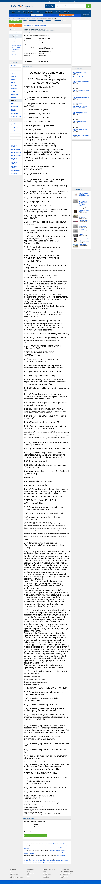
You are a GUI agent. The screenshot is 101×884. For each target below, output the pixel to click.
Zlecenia (45, 873)
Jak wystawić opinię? (64, 874)
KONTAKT (25, 882)
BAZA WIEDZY (49, 12)
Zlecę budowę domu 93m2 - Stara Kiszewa (80, 78)
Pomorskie (33, 18)
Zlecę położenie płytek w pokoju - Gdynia (80, 73)
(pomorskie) (84, 240)
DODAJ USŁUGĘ (44, 1)
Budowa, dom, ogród (25, 18)
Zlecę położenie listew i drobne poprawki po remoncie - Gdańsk (79, 87)
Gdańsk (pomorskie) (84, 195)
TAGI (49, 882)
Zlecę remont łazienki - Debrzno (79, 122)
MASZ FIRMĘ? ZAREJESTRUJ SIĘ (66, 15)
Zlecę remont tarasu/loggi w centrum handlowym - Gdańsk (81, 103)
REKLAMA (16, 882)
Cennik (61, 877)
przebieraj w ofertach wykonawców (15, 21)
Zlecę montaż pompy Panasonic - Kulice (80, 118)
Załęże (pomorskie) (83, 230)
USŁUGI (12, 12)
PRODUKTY (21, 12)
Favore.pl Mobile (46, 877)
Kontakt (28, 876)
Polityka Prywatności (14, 874)
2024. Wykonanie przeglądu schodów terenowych (53, 843)
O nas (11, 871)
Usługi (44, 871)
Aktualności (12, 873)
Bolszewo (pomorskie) (83, 245)
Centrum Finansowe (47, 874)
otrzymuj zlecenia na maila (15, 25)
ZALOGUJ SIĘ (87, 1)
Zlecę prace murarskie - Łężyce (79, 94)
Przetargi (18, 18)
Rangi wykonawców (64, 876)
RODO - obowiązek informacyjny (16, 877)
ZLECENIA (31, 12)
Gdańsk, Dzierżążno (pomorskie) (83, 204)
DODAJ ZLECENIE (26, 15)
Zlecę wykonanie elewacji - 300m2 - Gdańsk (80, 130)
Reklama (28, 871)
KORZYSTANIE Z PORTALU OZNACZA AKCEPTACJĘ (78, 882)
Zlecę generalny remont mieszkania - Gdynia (81, 82)
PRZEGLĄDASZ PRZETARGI (37, 15)
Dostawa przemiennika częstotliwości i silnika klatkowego (54, 845)
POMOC (46, 15)
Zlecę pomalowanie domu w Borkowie (81, 91)
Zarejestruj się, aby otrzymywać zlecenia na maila (35, 25)
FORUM (58, 12)
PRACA (39, 12)
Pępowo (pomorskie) (84, 226)
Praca (28, 874)
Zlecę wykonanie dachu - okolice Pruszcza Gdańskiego (80, 113)
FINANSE (66, 12)
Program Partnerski (30, 873)
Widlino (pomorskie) (83, 221)
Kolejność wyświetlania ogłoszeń (66, 871)
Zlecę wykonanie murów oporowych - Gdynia (81, 98)
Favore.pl (21, 5)
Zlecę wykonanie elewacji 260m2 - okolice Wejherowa (80, 126)
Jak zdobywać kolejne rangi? (66, 873)
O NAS (11, 882)
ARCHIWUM (45, 882)
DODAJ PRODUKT (54, 1)
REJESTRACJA (79, 1)
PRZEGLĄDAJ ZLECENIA (15, 15)
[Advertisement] (81, 43)
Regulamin (12, 876)
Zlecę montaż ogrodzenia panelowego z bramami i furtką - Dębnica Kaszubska (81, 135)
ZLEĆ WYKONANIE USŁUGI (66, 1)
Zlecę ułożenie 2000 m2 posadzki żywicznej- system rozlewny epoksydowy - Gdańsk (80, 108)
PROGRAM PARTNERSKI (32, 882)
